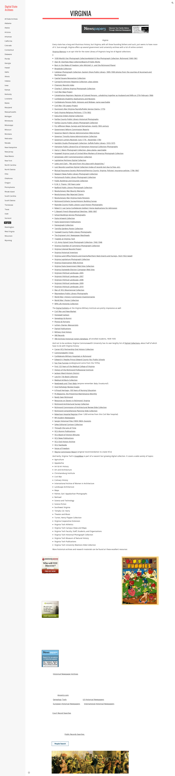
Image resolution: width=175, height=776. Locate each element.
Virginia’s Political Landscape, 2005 (68, 273)
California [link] (8, 41)
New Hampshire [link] (11, 147)
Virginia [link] (8, 223)
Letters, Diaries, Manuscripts (66, 325)
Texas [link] (7, 209)
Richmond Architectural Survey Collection (71, 404)
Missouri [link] (8, 130)
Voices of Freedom (61, 448)
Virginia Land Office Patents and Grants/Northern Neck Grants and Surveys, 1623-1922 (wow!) (93, 256)
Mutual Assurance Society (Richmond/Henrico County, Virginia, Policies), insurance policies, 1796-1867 (96, 170)
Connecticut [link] (9, 50)
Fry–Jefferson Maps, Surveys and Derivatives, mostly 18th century (81, 126)
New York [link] (8, 161)
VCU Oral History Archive (64, 441)
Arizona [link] (8, 32)
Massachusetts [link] (10, 112)
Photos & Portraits (62, 321)
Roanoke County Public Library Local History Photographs (78, 204)
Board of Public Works (91, 62)
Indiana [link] (7, 81)
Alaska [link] (7, 28)
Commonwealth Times (63, 353)
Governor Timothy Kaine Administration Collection (75, 136)
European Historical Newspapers (66, 704)
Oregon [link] (8, 183)
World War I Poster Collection (66, 300)
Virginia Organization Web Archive (68, 262)
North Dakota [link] (10, 169)
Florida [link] (7, 59)
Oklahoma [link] (8, 178)
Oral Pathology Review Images (66, 387)
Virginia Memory (59, 51)
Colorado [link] (8, 45)
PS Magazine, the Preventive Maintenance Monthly (75, 394)
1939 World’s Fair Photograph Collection (71, 58)
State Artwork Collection (64, 218)
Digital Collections (132, 343)
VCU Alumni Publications (64, 431)
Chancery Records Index (64, 85)
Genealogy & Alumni (62, 318)
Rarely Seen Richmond (63, 397)
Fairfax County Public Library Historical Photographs (76, 119)
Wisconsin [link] (8, 236)
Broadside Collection (63, 68)
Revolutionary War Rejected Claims (69, 194)
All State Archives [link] (11, 19)
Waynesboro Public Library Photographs (71, 293)
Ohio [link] (6, 174)
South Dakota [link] (10, 200)
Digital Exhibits (62, 308)
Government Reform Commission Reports (71, 129)
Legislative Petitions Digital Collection (70, 160)
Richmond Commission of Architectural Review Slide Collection (80, 407)
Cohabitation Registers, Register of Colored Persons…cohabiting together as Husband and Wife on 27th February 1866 (103, 95)
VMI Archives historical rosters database (71, 339)
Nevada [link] (7, 143)
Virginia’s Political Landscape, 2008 (68, 280)
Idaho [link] (7, 72)
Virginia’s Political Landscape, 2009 (68, 283)
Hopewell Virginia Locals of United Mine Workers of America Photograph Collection (88, 153)
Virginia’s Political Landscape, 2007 (68, 276)
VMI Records (59, 335)
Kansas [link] (7, 90)
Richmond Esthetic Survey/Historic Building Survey (75, 201)
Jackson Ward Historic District (66, 373)
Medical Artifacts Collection (65, 380)
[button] (172, 2)
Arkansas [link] (8, 37)
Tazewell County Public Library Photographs (72, 232)
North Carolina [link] (10, 165)
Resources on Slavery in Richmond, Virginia (72, 400)
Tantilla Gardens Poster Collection (68, 228)
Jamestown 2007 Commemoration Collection (73, 157)
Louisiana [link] (8, 99)
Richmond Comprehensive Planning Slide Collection (75, 411)
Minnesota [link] (9, 121)
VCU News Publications (64, 438)
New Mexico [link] (9, 156)
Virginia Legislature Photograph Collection (72, 259)
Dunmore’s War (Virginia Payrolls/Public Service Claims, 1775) (79, 109)
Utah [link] (6, 214)
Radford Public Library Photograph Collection (73, 187)
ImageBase (78, 456)
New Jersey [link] (9, 152)
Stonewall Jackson (61, 315)
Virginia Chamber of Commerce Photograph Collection (77, 245)
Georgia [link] (8, 63)
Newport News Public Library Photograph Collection (76, 174)
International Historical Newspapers (99, 704)
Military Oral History (63, 332)
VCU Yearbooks (60, 445)
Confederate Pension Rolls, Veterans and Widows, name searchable (82, 102)
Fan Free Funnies (61, 363)
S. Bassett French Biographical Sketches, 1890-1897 (75, 211)
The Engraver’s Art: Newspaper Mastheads (72, 235)
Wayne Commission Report (65, 452)
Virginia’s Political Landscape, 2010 (68, 286)
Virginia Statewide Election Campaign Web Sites (74, 269)
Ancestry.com (63, 695)
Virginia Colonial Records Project (67, 249)
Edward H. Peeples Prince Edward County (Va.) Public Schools (79, 359)
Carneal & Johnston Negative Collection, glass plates (76, 81)
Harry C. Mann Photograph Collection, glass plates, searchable (80, 150)
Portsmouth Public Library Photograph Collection (75, 177)
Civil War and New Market (65, 311)
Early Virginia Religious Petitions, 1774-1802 (72, 112)
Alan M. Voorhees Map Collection (68, 62)
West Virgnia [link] (9, 231)
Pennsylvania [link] (10, 187)
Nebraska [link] (8, 138)
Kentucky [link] (8, 94)
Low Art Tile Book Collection (66, 376)
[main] (81, 14)
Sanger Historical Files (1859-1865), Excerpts (72, 421)
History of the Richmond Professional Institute (73, 370)
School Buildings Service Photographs (70, 215)
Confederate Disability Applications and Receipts (74, 99)
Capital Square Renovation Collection (70, 78)
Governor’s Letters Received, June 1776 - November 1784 (77, 139)
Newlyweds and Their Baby (65, 383)
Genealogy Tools (60, 699)
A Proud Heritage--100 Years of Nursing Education (75, 390)
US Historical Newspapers (93, 699)
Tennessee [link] (9, 205)
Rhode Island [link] (9, 192)
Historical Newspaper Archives (65, 674)
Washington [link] (9, 227)
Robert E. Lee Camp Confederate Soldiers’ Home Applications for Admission (85, 208)
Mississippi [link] (9, 125)
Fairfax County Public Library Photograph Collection (76, 122)
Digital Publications (62, 328)
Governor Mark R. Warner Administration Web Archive (76, 133)
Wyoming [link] (8, 240)
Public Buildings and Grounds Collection (71, 181)
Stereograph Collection (64, 225)
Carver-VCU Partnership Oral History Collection (74, 349)
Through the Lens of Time (65, 428)
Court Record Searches (61, 713)
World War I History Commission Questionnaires (74, 297)
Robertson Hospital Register (66, 414)
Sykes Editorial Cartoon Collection (68, 424)
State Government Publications (67, 222)
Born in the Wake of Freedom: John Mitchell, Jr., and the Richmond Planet (85, 65)
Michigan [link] (8, 116)
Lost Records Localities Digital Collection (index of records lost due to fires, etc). (87, 167)
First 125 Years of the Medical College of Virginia (74, 366)
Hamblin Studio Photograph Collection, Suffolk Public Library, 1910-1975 (84, 143)
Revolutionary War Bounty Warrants (69, 191)
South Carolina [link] (10, 196)
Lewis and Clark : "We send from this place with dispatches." (79, 163)
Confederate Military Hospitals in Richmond (72, 356)
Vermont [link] (8, 218)
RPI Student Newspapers (64, 417)
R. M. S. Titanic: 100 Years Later (67, 184)
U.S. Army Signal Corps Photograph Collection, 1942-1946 (78, 242)
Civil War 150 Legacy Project (66, 105)
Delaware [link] (8, 54)
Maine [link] (7, 103)
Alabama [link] (8, 23)
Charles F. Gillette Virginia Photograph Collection (74, 88)
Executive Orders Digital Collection (68, 116)
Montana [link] (8, 134)
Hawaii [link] (7, 68)
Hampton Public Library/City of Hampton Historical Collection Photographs (86, 146)
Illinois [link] (7, 76)
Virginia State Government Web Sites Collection (74, 266)
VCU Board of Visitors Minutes (67, 434)
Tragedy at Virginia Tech (64, 239)
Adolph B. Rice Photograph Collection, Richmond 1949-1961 (113, 58)
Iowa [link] (6, 85)
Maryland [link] (8, 107)
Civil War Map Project (63, 92)
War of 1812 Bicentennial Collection (69, 290)
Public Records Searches (75, 734)
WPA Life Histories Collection (66, 303)
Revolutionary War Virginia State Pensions (72, 198)
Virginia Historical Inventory (66, 252)
